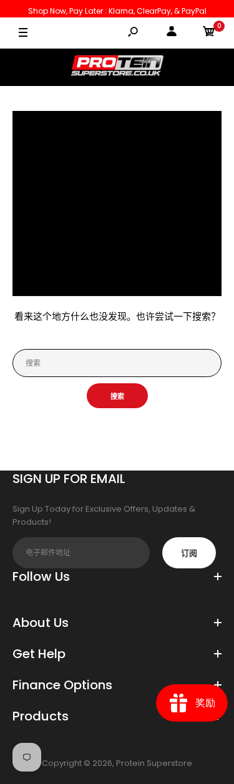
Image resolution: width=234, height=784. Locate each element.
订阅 (189, 553)
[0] (209, 33)
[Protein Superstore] (117, 67)
